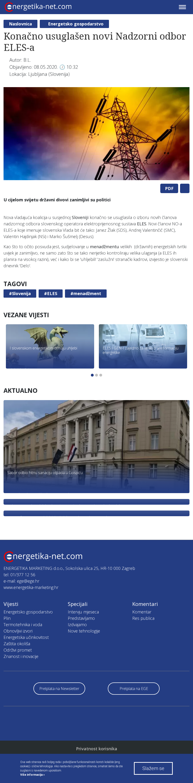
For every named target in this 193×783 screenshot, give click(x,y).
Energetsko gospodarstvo (76, 24)
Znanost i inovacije (21, 656)
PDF (169, 188)
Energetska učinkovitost (26, 637)
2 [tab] (96, 375)
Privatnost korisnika (96, 748)
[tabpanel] (96, 133)
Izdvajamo (77, 624)
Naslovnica (20, 24)
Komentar (141, 612)
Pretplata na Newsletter (59, 688)
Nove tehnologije (84, 631)
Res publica (143, 618)
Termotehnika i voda (23, 624)
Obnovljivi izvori (18, 631)
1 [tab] (92, 375)
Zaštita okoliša (17, 643)
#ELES (50, 293)
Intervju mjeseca (83, 612)
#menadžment (85, 293)
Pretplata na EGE (134, 688)
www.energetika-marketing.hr (31, 587)
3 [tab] (100, 375)
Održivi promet (18, 650)
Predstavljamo (81, 618)
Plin (7, 618)
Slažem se (153, 768)
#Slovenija (20, 293)
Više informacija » (32, 774)
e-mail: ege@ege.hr (21, 581)
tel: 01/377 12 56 (19, 574)
